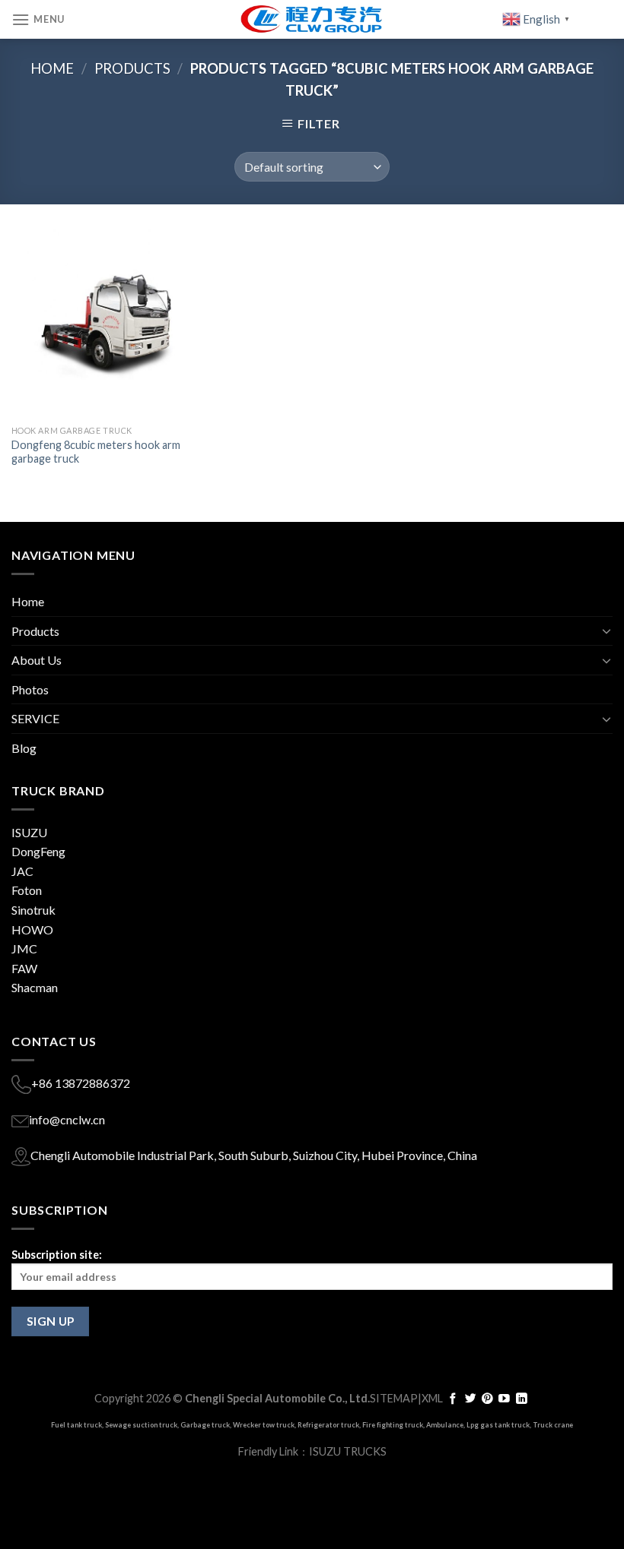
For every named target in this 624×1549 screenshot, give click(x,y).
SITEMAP (394, 1398)
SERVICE (35, 718)
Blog (24, 748)
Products (132, 68)
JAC (22, 871)
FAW (24, 968)
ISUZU (29, 832)
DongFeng (38, 851)
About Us (36, 660)
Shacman (34, 987)
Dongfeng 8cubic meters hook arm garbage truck (95, 452)
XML (432, 1398)
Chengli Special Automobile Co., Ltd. (277, 1398)
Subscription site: (56, 1254)
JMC (24, 948)
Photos (30, 689)
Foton (26, 890)
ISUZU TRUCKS (348, 1451)
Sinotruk (33, 910)
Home (52, 68)
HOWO (32, 929)
